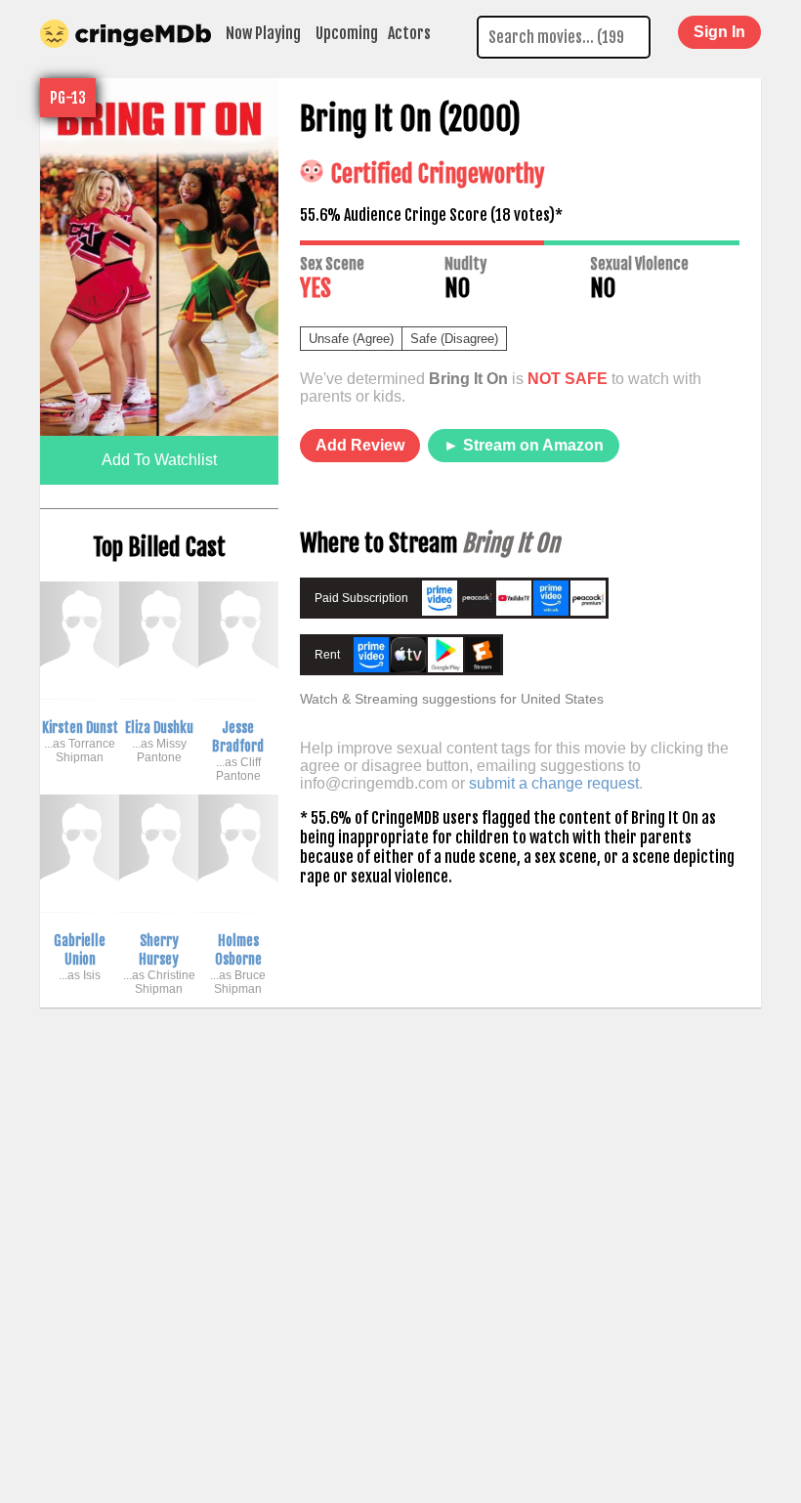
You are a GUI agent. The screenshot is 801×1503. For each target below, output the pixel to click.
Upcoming (347, 33)
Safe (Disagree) (454, 338)
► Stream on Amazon (523, 445)
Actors (409, 33)
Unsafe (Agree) (351, 338)
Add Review (360, 445)
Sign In (719, 31)
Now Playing (263, 33)
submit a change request (554, 783)
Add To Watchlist (159, 459)
